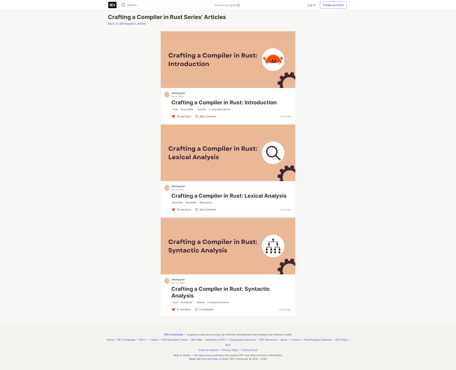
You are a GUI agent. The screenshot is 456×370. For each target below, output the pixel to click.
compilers (187, 109)
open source (205, 355)
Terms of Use (249, 349)
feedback (206, 202)
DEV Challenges (126, 339)
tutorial (201, 109)
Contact (295, 339)
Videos (154, 339)
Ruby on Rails (220, 358)
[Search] (123, 5)
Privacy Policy (230, 349)
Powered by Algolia (226, 5)
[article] (228, 87)
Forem (186, 355)
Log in (311, 5)
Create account (333, 5)
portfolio (177, 202)
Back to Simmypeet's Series (127, 23)
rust (175, 109)
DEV (241, 355)
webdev (191, 202)
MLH (228, 344)
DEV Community (173, 334)
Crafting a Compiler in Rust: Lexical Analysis (229, 195)
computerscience (219, 109)
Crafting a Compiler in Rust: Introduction (224, 102)
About (283, 339)
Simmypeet (178, 93)
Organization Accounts (242, 339)
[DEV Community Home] (112, 5)
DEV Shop (341, 339)
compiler (186, 302)
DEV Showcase (268, 339)
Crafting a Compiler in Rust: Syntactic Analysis (220, 292)
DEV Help (196, 339)
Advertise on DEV (216, 339)
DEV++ (143, 339)
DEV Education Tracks (175, 339)
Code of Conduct (209, 349)
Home (110, 339)
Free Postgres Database (318, 339)
